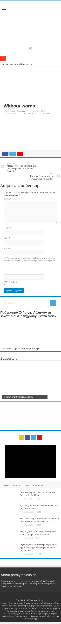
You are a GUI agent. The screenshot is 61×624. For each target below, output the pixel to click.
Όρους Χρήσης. (30, 618)
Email (7, 238)
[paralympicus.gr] (30, 23)
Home (5, 64)
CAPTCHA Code (11, 282)
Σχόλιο (7, 199)
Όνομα (7, 228)
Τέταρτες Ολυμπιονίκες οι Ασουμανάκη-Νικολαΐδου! (42, 176)
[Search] (53, 303)
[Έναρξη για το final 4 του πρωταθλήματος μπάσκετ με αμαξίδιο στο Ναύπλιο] (10, 535)
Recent (6, 485)
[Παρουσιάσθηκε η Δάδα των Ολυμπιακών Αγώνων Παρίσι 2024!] (10, 496)
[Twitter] (33, 437)
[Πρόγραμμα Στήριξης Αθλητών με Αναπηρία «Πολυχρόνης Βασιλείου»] (30, 333)
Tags (27, 485)
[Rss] (21, 437)
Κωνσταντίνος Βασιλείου (15, 111)
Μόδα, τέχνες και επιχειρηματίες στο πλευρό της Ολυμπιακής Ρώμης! (22, 167)
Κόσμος (13, 64)
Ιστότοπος (8, 248)
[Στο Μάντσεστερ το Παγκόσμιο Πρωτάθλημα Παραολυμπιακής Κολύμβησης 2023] (10, 522)
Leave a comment (29, 113)
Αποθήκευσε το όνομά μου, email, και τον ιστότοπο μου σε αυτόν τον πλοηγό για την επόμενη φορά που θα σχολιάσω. (30, 259)
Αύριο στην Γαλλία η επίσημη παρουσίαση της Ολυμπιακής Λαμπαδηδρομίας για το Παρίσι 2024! (38, 547)
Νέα (14, 113)
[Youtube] (39, 437)
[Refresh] (27, 268)
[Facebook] (27, 437)
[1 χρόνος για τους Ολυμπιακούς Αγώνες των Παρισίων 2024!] (10, 509)
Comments (38, 485)
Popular (16, 485)
